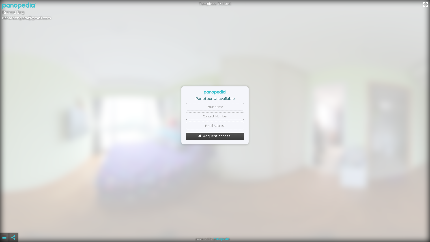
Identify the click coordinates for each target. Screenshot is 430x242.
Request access (217, 136)
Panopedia (222, 239)
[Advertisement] (215, 226)
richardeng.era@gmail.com (26, 18)
